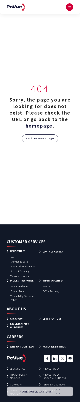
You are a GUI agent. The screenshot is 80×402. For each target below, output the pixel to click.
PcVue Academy (51, 291)
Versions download (20, 276)
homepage (39, 125)
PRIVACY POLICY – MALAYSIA (19, 376)
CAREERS (15, 336)
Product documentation (22, 266)
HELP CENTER (17, 251)
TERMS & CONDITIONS (54, 384)
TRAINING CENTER (53, 280)
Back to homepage (40, 138)
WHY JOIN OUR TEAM (22, 346)
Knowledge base (19, 261)
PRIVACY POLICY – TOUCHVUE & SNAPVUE (54, 376)
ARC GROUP (16, 318)
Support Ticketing (19, 271)
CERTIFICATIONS (52, 318)
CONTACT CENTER (53, 251)
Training (47, 286)
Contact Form (17, 291)
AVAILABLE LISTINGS (54, 346)
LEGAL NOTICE (17, 368)
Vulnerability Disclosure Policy (22, 297)
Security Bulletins (19, 286)
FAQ (12, 256)
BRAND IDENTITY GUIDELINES (19, 325)
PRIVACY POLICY (51, 368)
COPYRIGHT (16, 384)
